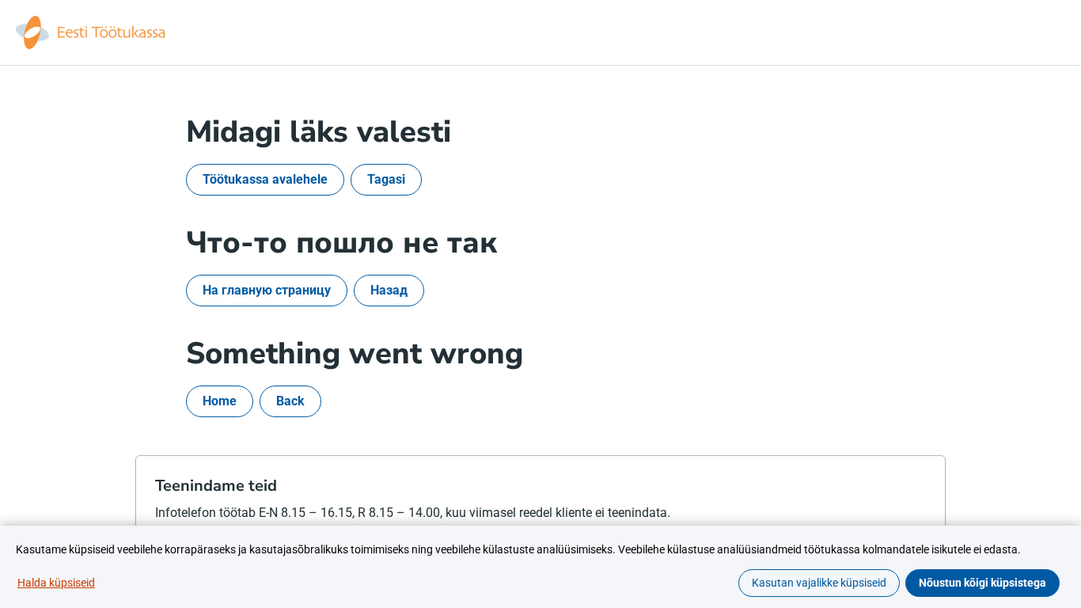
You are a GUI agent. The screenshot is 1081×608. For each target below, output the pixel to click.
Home (220, 400)
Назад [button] (389, 290)
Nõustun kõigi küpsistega (982, 582)
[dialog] (540, 567)
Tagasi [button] (386, 179)
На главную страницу (267, 290)
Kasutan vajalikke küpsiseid (819, 582)
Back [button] (290, 400)
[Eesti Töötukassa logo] (92, 32)
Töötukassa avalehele (265, 179)
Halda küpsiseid (56, 582)
